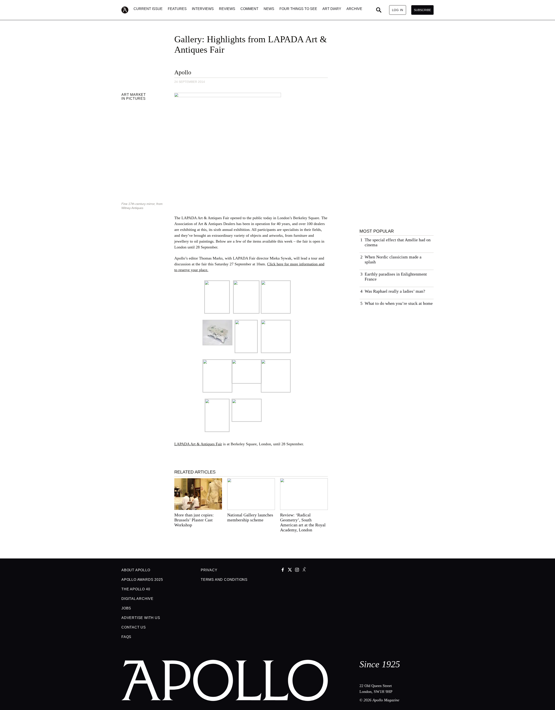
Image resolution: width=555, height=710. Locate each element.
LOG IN (397, 10)
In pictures (133, 98)
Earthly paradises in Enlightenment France (396, 276)
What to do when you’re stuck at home (399, 303)
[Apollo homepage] (127, 10)
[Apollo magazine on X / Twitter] (289, 570)
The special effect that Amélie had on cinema (398, 242)
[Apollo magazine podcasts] (304, 570)
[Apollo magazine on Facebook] (282, 570)
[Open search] (379, 10)
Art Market (133, 94)
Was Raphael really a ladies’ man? (395, 291)
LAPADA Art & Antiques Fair (198, 444)
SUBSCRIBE (422, 10)
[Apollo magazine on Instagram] (297, 570)
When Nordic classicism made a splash (393, 259)
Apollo (182, 72)
